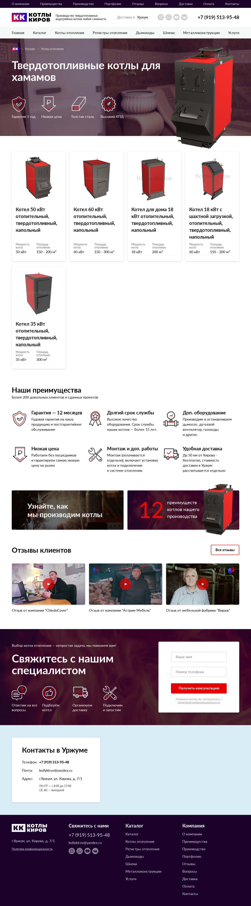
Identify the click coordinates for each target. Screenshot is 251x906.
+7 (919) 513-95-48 (218, 17)
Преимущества (51, 3)
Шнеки (169, 32)
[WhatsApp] (169, 17)
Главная (18, 32)
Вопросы (161, 3)
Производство (83, 3)
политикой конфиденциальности (199, 702)
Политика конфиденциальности (32, 849)
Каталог (39, 32)
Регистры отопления (110, 32)
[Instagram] (161, 17)
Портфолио (113, 3)
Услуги (233, 32)
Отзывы (138, 3)
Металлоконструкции (201, 32)
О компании (20, 3)
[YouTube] (176, 17)
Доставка (186, 3)
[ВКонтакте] (184, 17)
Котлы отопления (69, 32)
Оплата (208, 3)
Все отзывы (225, 549)
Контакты (232, 3)
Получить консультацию (199, 687)
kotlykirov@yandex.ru (55, 770)
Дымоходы (145, 32)
